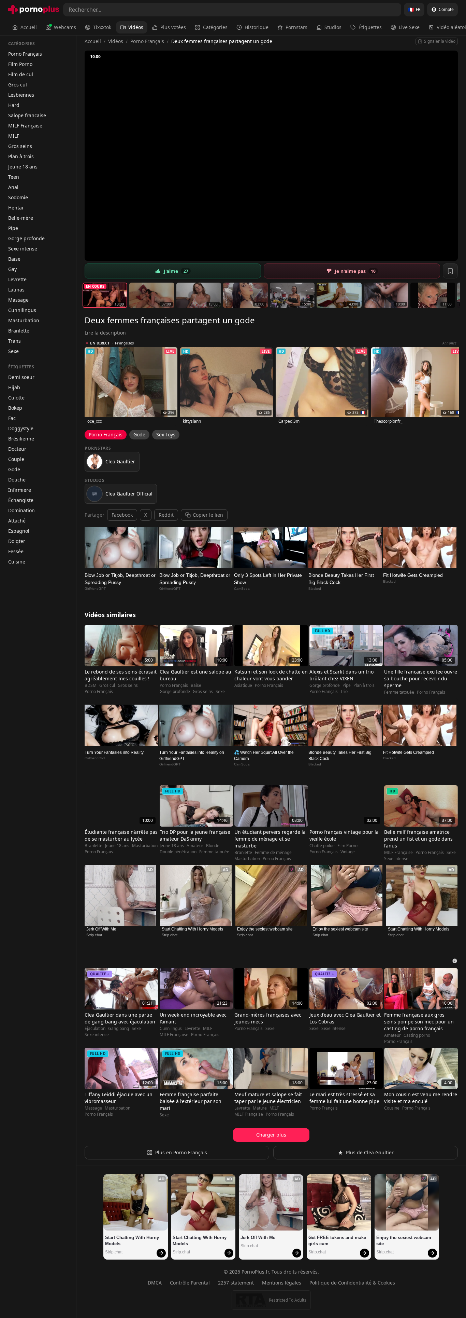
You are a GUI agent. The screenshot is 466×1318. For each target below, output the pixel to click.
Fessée (16, 551)
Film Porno (20, 64)
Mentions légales (281, 1282)
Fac (12, 418)
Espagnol (18, 531)
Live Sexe (409, 27)
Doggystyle (20, 428)
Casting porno (417, 1035)
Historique (256, 27)
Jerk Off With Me (101, 929)
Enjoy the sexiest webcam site (265, 929)
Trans (14, 341)
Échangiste (20, 500)
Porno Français (25, 54)
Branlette (18, 330)
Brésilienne (21, 438)
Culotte (16, 397)
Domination (21, 510)
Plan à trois (21, 156)
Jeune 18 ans (23, 166)
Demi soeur (21, 377)
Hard (13, 105)
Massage (18, 300)
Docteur (17, 449)
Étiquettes (370, 27)
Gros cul (17, 84)
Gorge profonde (26, 238)
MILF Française (25, 125)
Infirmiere (19, 490)
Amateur (195, 845)
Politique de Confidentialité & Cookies (352, 1282)
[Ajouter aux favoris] (450, 270)
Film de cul (20, 74)
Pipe (13, 228)
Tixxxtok (102, 27)
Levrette (17, 279)
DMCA (155, 1282)
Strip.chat (94, 935)
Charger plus (271, 1134)
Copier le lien (208, 515)
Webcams (65, 27)
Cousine (391, 1108)
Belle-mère (20, 218)
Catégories (215, 27)
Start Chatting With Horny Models (192, 929)
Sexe (13, 351)
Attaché (17, 520)
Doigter (16, 541)
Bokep (15, 408)
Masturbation (23, 320)
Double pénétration (178, 852)
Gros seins (20, 146)
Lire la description (105, 332)
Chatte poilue (322, 845)
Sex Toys (165, 434)
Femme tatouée (399, 692)
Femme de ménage (273, 852)
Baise (14, 259)
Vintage (347, 852)
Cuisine (16, 561)
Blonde (212, 845)
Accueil (28, 27)
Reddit (166, 515)
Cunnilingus (22, 310)
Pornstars (296, 27)
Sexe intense (22, 248)
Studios (332, 27)
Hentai (15, 207)
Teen (13, 177)
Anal (13, 187)
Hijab (14, 387)
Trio (344, 691)
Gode (14, 469)
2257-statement (236, 1282)
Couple (16, 459)
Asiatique (243, 685)
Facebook (122, 515)
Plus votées (173, 27)
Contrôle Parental (190, 1282)
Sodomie (18, 197)
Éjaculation (95, 1028)
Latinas (16, 289)
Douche (17, 479)
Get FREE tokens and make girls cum (337, 1240)
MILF (13, 136)
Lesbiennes (21, 95)
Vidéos (135, 27)
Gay (12, 269)
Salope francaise (27, 115)
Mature (260, 1108)
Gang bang (118, 1028)
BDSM (91, 685)
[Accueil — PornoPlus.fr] (33, 9)
